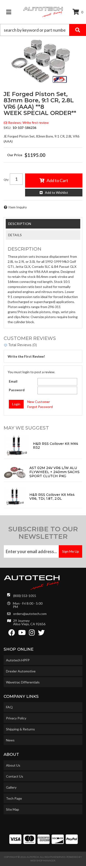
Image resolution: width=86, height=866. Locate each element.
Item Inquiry (17, 207)
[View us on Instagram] (32, 634)
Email (13, 381)
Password (17, 390)
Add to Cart (57, 180)
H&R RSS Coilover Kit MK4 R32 (55, 446)
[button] (43, 30)
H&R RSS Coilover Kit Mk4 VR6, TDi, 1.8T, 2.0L (52, 497)
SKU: (7, 128)
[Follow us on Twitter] (41, 634)
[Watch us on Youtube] (22, 634)
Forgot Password (40, 407)
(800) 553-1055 (24, 596)
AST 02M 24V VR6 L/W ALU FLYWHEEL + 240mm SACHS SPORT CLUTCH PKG (54, 472)
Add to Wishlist (56, 192)
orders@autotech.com (30, 613)
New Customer (38, 402)
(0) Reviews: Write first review (26, 122)
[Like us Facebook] (11, 634)
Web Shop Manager (42, 860)
